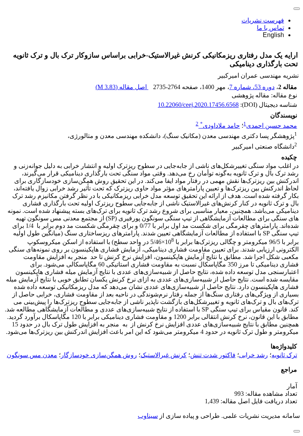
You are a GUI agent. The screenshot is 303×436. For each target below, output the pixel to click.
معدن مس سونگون (32, 355)
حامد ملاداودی (220, 125)
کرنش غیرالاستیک (163, 355)
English (273, 35)
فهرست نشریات (262, 20)
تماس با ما (270, 27)
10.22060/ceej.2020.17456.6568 (198, 104)
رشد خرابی (253, 355)
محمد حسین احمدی (271, 125)
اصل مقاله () (121, 87)
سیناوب (148, 415)
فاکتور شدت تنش (213, 355)
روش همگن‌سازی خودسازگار (99, 355)
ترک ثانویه (284, 355)
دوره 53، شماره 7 (252, 87)
